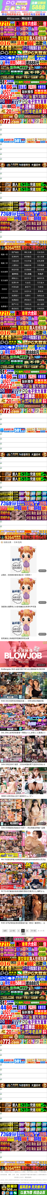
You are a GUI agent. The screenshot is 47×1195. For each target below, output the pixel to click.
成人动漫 (40, 257)
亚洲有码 (15, 257)
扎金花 (27, 283)
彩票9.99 (15, 283)
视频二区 (4, 263)
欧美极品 (27, 257)
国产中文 (15, 304)
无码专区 (4, 298)
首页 (5, 931)
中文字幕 (27, 261)
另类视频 (40, 265)
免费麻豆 (15, 300)
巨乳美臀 (40, 261)
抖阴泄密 (40, 300)
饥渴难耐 (27, 270)
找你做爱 (40, 270)
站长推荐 (4, 272)
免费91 (28, 296)
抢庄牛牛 (27, 278)
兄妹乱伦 (27, 304)
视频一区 (4, 254)
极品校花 (15, 309)
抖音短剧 (15, 287)
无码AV (4, 289)
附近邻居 (15, 270)
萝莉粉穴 (27, 300)
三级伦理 (15, 261)
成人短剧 (40, 304)
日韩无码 (40, 309)
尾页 (23, 934)
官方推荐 (4, 280)
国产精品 (15, 252)
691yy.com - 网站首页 (19, 18)
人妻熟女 (15, 265)
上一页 (12, 931)
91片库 (15, 291)
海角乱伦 (40, 296)
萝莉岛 (40, 291)
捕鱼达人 (15, 278)
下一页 (33, 931)
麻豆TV (28, 287)
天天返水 (40, 283)
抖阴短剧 (27, 309)
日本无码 (40, 252)
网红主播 (27, 252)
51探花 (40, 287)
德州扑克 (40, 278)
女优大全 (27, 291)
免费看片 (15, 296)
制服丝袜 (27, 265)
